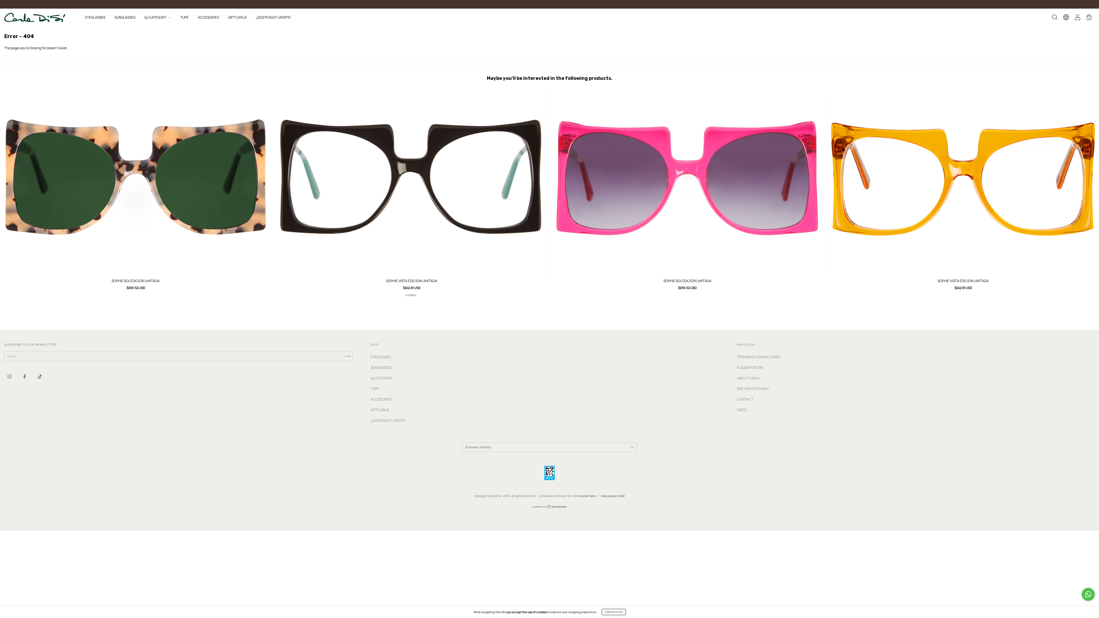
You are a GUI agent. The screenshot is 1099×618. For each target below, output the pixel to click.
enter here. (588, 496)
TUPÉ (184, 17)
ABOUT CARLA (748, 378)
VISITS (742, 409)
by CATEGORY (156, 17)
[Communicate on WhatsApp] (1088, 594)
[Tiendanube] (550, 507)
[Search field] (1055, 18)
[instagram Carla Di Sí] (9, 376)
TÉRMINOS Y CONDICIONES (758, 356)
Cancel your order (613, 496)
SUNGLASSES (124, 17)
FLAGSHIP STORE (750, 367)
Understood (614, 611)
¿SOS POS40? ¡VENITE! (273, 17)
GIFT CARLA (237, 17)
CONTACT (745, 399)
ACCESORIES (208, 17)
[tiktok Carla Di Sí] (40, 376)
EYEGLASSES (95, 17)
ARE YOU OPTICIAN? (753, 388)
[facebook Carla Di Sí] (24, 376)
